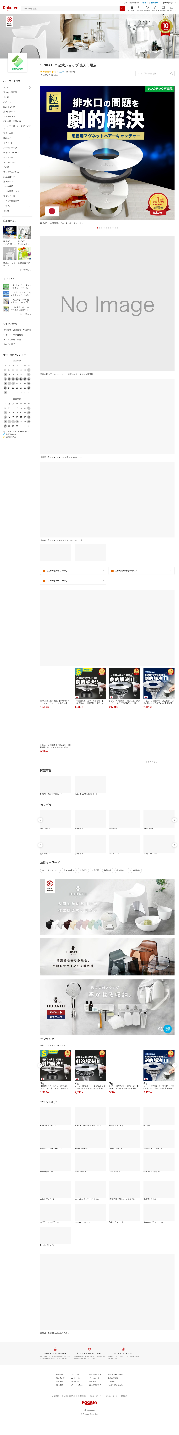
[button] (169, 2)
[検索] (122, 8)
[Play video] (107, 802)
